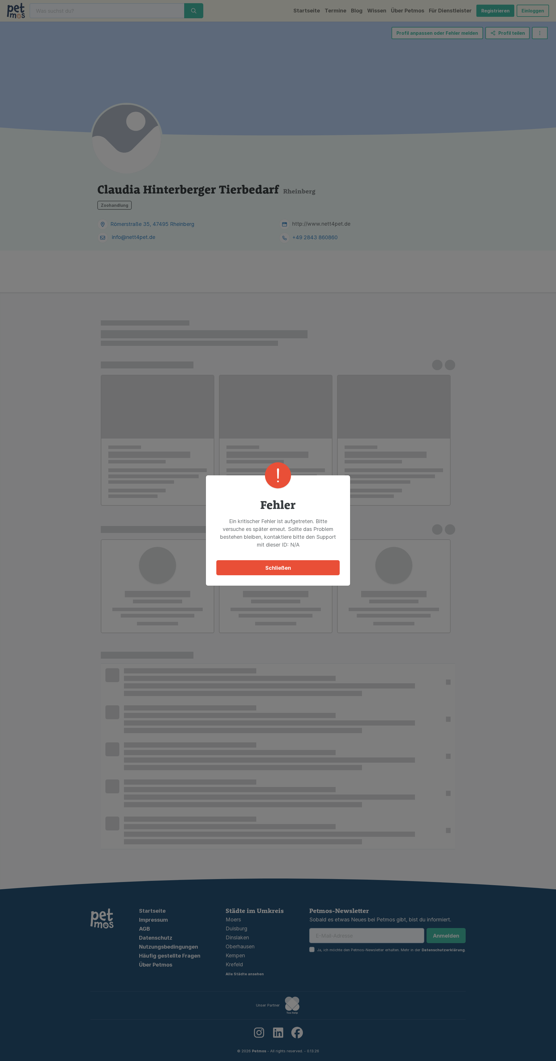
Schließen (278, 568)
